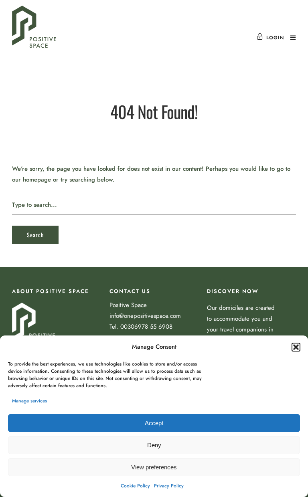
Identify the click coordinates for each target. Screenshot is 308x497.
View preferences (154, 467)
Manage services (29, 400)
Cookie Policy (135, 485)
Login (275, 37)
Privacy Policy (169, 485)
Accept (154, 423)
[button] (296, 347)
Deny (154, 445)
